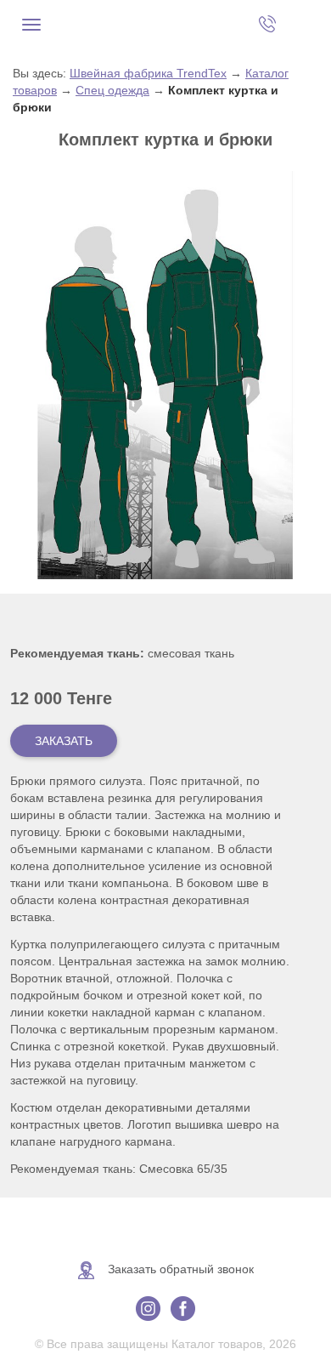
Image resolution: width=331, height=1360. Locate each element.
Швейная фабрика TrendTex (148, 73)
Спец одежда (112, 90)
